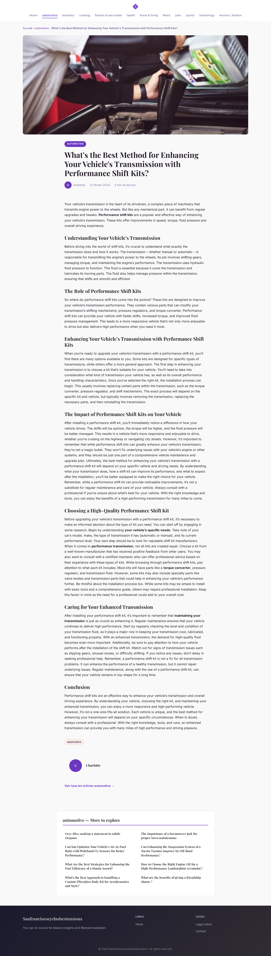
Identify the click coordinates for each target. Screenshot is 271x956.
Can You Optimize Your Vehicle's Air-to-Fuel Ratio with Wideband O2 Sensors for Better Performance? (95, 851)
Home (33, 15)
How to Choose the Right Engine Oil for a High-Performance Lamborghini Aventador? (171, 866)
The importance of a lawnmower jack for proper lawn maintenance (169, 836)
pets (178, 15)
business (68, 15)
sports (190, 15)
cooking (84, 15)
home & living (149, 15)
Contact (201, 931)
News (166, 15)
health (131, 15)
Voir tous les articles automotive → (89, 786)
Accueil (27, 28)
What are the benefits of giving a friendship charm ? (171, 879)
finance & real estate (108, 15)
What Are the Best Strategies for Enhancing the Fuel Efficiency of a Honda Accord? (97, 866)
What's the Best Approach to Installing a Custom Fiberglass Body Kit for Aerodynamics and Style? (97, 881)
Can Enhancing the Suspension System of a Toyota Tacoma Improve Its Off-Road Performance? (171, 851)
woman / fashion (230, 15)
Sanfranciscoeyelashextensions (52, 918)
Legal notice (204, 924)
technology (206, 15)
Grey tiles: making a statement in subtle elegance (92, 836)
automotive (50, 15)
